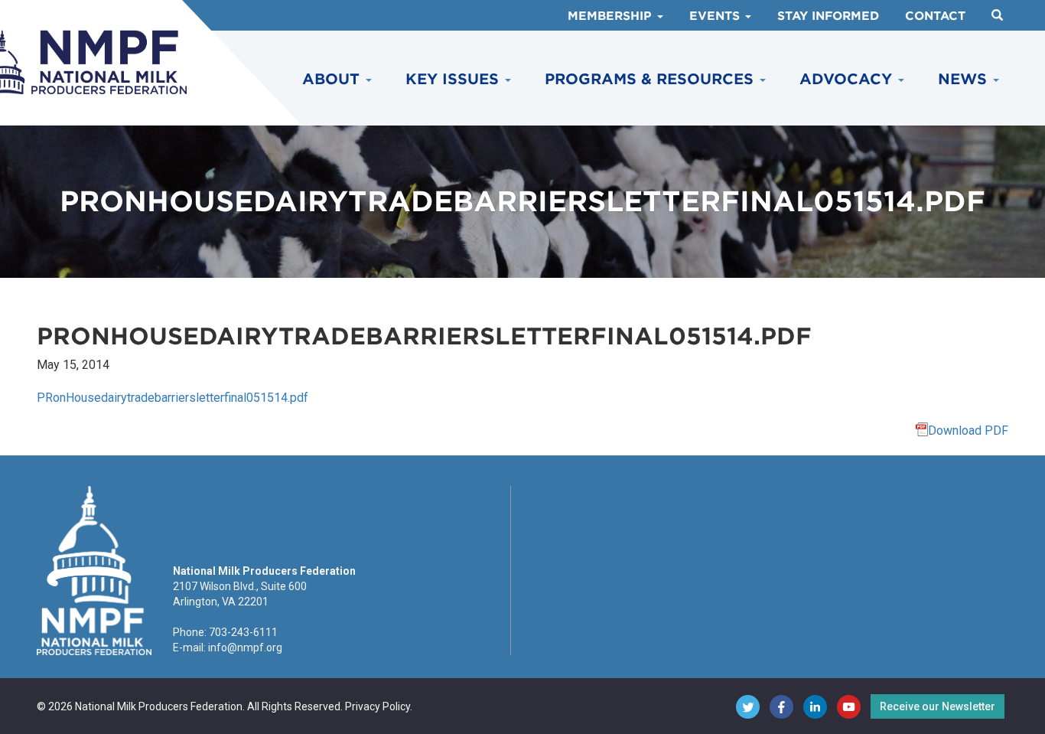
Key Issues (454, 79)
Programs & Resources (651, 79)
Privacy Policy (377, 706)
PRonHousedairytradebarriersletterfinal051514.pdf (172, 397)
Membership (612, 16)
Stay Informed (828, 16)
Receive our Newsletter (937, 706)
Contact (935, 16)
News (964, 79)
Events (716, 16)
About (333, 79)
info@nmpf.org (245, 647)
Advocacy (848, 79)
